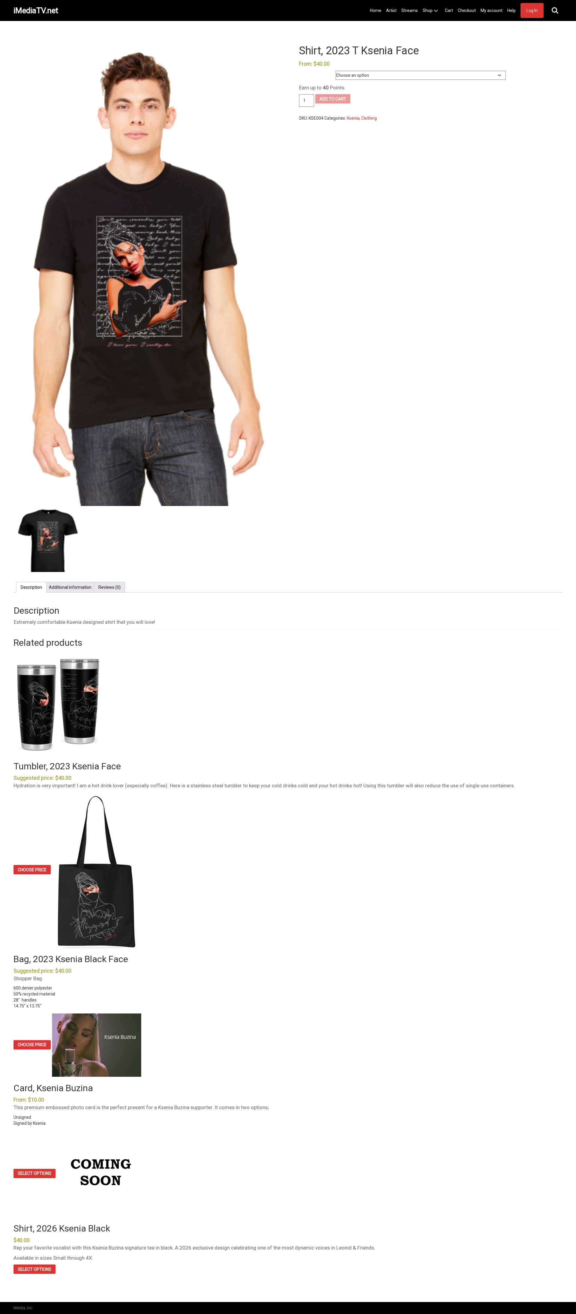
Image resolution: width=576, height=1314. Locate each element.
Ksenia (353, 118)
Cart (449, 10)
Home (375, 10)
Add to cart (333, 99)
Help (511, 10)
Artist (391, 10)
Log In (532, 10)
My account (491, 10)
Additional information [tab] (70, 587)
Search (555, 10)
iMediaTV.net (36, 10)
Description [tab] (31, 587)
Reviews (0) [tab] (109, 587)
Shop (428, 10)
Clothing (369, 118)
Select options (34, 1173)
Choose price (32, 869)
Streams (409, 10)
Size (304, 74)
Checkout (467, 10)
